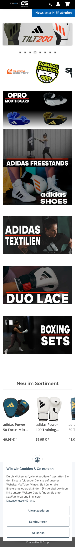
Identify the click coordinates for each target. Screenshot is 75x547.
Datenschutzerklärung (20, 500)
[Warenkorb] (67, 4)
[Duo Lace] (37, 147)
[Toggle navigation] (5, 2)
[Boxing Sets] (37, 186)
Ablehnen (38, 532)
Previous (12, 71)
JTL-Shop (44, 542)
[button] (51, 4)
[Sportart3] (19, 4)
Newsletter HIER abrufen (53, 13)
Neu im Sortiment (38, 383)
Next (62, 71)
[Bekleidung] (37, 109)
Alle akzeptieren (38, 510)
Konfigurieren (38, 521)
